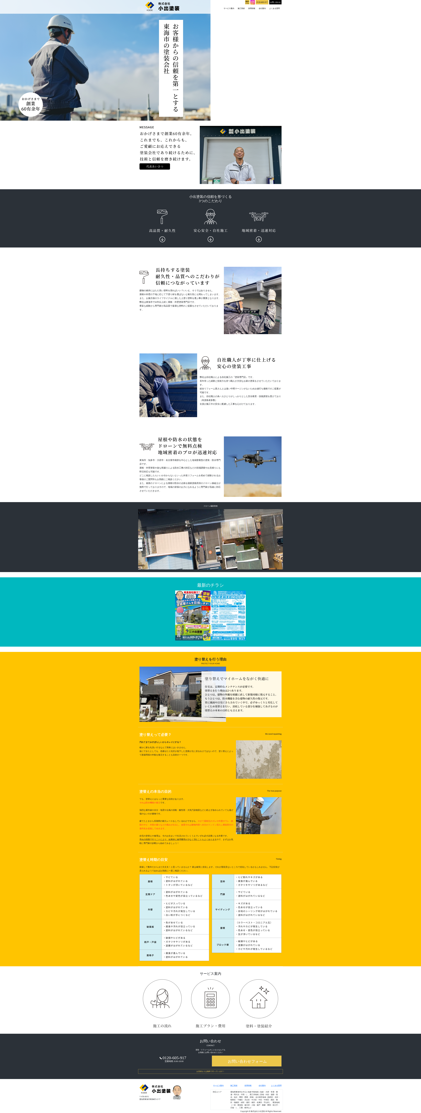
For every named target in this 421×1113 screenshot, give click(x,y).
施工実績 (241, 8)
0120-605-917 (262, 2)
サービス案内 (229, 8)
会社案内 (262, 8)
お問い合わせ (275, 2)
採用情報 (251, 8)
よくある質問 (274, 8)
